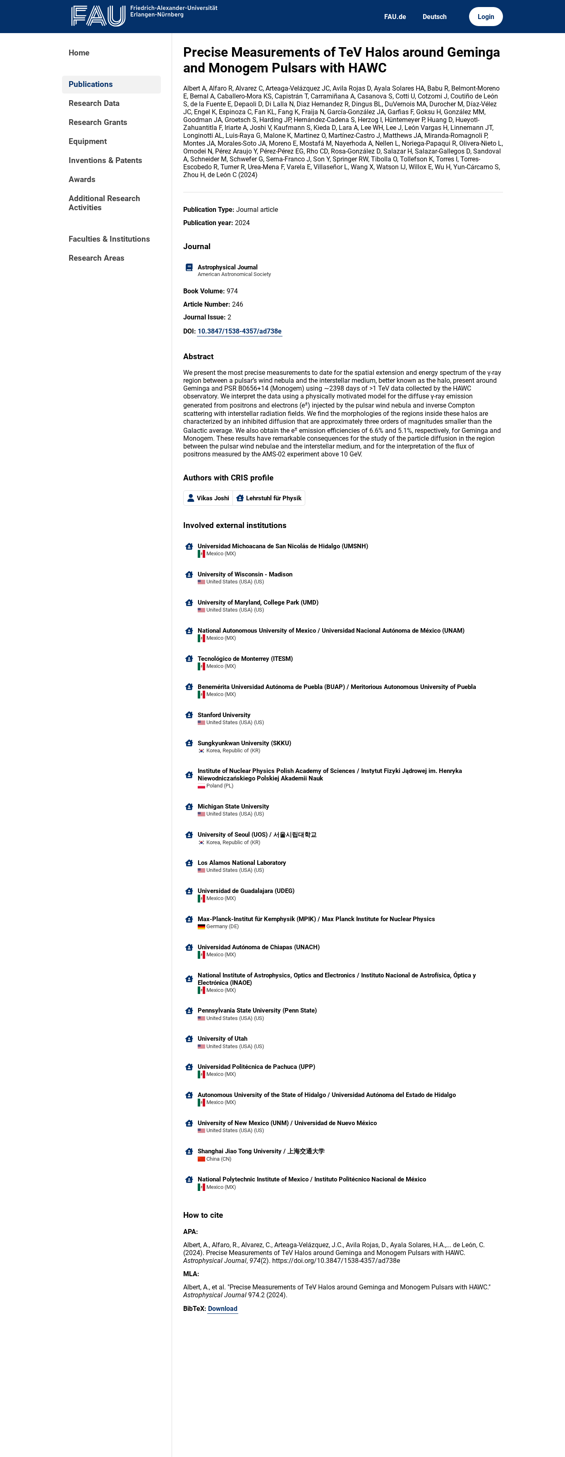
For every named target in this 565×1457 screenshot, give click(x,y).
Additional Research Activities (104, 203)
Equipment (88, 141)
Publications (91, 84)
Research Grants (98, 122)
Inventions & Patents (105, 160)
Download (222, 1309)
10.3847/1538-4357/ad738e (240, 331)
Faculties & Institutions (109, 239)
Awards (82, 179)
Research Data (94, 103)
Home (79, 53)
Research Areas (96, 258)
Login (486, 17)
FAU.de (395, 17)
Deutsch (435, 17)
